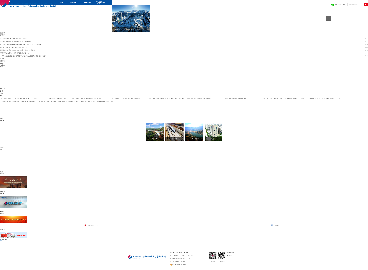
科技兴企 (59, 8)
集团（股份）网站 (340, 4)
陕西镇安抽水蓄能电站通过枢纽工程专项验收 (14, 53)
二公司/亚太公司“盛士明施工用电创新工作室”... (53, 98)
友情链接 (230, 255)
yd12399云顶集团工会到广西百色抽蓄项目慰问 (282, 98)
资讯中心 (87, 3)
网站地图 (186, 252)
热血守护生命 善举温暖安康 (237, 98)
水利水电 (194, 139)
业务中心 (101, 3)
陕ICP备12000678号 (180, 261)
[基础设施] (173, 132)
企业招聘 (4, 239)
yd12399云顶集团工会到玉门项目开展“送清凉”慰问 (169, 98)
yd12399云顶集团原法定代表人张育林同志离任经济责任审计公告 (20, 167)
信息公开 (87, 8)
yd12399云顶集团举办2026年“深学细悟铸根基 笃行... (93, 101)
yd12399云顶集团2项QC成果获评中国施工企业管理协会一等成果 (20, 44)
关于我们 (73, 3)
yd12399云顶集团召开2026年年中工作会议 (13, 38)
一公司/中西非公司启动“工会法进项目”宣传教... (320, 98)
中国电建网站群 (230, 252)
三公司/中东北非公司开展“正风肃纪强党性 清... (15, 98)
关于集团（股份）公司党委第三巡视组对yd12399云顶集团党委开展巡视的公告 (25, 170)
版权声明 (172, 252)
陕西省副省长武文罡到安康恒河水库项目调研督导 (16, 41)
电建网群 (108, 8)
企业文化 (73, 8)
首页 (61, 3)
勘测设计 (213, 139)
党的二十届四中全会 (92, 225)
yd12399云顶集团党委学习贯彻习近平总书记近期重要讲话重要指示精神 (23, 56)
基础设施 (174, 139)
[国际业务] (153, 132)
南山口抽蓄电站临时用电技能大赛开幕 (88, 98)
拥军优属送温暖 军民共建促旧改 (201, 98)
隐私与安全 (179, 252)
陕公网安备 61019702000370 (179, 264)
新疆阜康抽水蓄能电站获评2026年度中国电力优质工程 (17, 50)
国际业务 (154, 139)
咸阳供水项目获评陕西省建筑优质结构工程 (13, 47)
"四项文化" (277, 225)
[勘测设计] (212, 132)
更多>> (2, 35)
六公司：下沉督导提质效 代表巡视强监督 (127, 98)
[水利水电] (192, 132)
